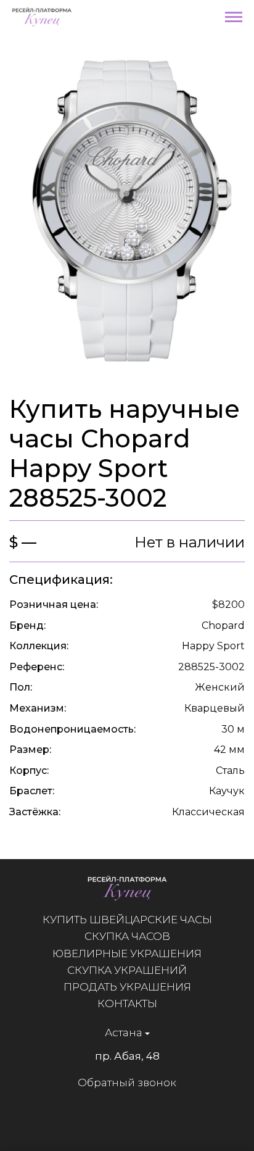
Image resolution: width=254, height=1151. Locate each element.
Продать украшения (127, 987)
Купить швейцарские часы (127, 919)
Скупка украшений (127, 970)
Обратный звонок (127, 1082)
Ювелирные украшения (127, 953)
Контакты (127, 1003)
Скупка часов (127, 936)
